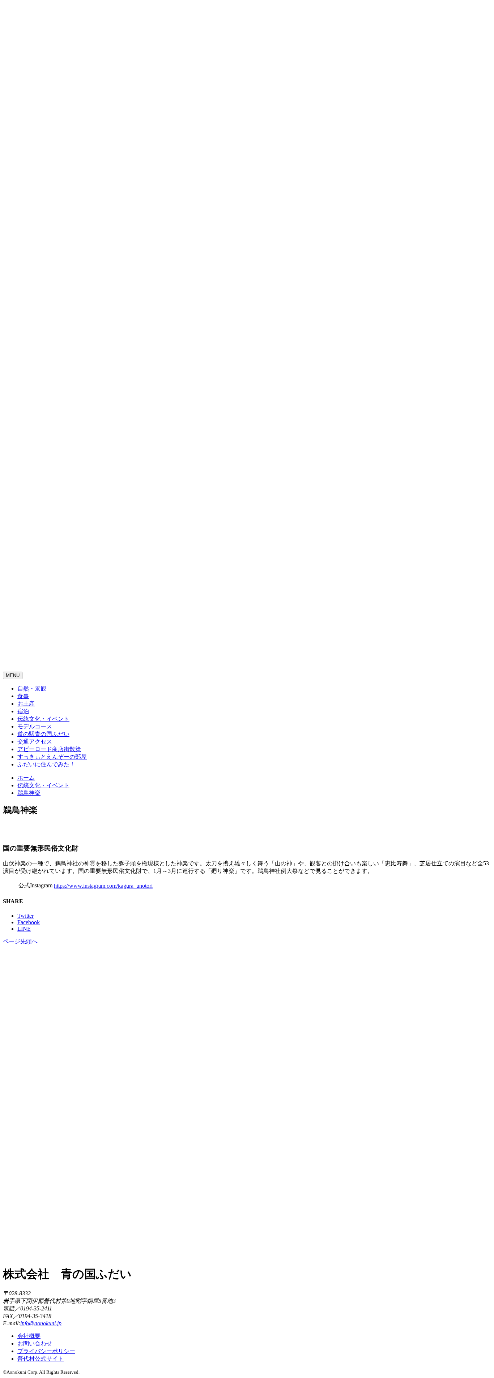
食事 (23, 696)
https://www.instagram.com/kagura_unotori (103, 886)
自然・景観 (31, 688)
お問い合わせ (34, 1343)
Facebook (28, 922)
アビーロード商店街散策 (49, 749)
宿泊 (23, 711)
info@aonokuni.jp (40, 1323)
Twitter (25, 916)
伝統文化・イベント (43, 719)
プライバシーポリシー (46, 1351)
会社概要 (29, 1336)
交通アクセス (34, 741)
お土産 (26, 704)
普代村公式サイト (40, 1359)
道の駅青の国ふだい (43, 734)
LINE (24, 929)
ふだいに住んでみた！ (46, 764)
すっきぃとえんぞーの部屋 (52, 757)
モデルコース (34, 726)
